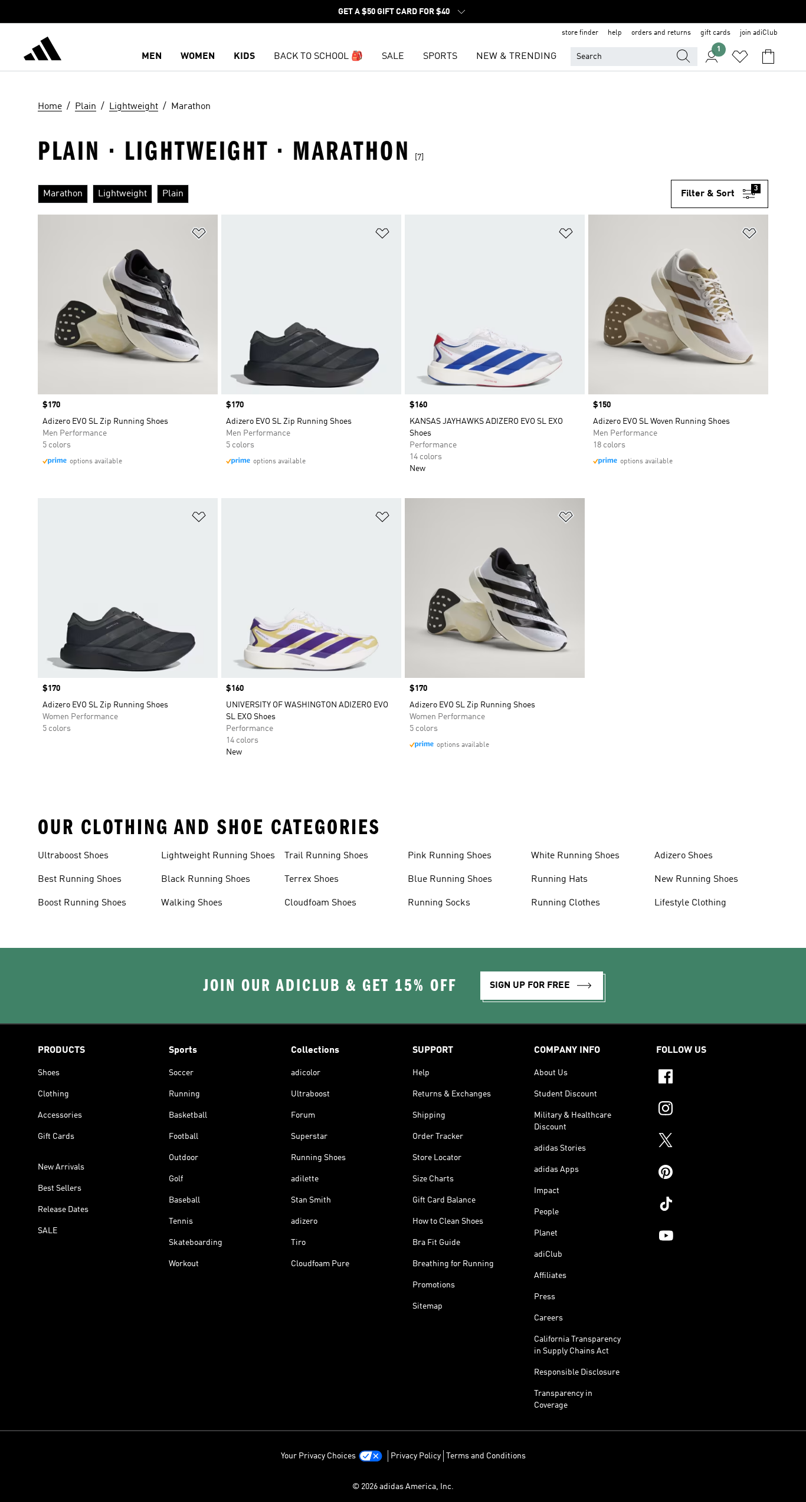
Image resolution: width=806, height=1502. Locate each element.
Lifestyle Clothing (690, 903)
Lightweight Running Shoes (218, 856)
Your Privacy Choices (318, 1456)
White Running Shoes (575, 856)
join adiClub (759, 33)
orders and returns (661, 33)
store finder (580, 33)
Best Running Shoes (80, 879)
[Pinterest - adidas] (712, 1174)
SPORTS (440, 56)
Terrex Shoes (311, 879)
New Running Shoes (696, 879)
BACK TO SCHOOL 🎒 (318, 56)
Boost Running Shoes (82, 903)
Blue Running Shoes (450, 879)
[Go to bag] (768, 56)
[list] (354, 194)
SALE (393, 56)
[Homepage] (42, 51)
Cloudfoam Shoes (320, 903)
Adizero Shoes (683, 856)
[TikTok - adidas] (712, 1205)
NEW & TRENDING (516, 56)
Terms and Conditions (486, 1456)
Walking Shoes (191, 903)
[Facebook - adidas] (712, 1078)
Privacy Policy (416, 1456)
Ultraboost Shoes (73, 856)
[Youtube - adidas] (712, 1237)
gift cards (715, 33)
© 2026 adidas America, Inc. (403, 1487)
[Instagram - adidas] (712, 1110)
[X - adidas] (712, 1142)
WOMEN (198, 56)
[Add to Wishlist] (198, 235)
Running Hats (559, 879)
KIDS (244, 56)
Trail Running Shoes (326, 856)
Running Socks (439, 903)
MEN (152, 56)
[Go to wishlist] (740, 56)
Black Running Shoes (205, 879)
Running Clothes (565, 903)
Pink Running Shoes (450, 856)
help (615, 33)
